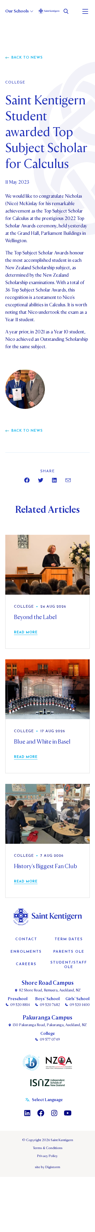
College (15, 83)
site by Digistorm (47, 1167)
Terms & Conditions (48, 1148)
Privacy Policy (47, 1156)
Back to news (27, 58)
